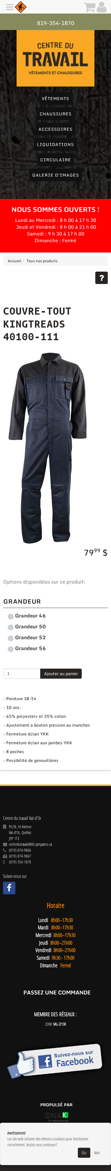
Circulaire (55, 159)
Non (97, 1152)
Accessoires (55, 129)
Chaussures (56, 113)
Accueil (14, 261)
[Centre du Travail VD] (47, 448)
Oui (84, 1152)
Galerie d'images (55, 175)
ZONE (55, 1024)
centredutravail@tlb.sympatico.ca (30, 844)
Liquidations (55, 144)
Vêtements (55, 98)
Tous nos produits (42, 261)
